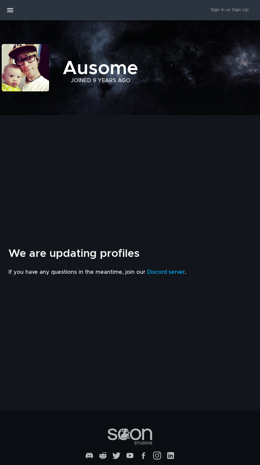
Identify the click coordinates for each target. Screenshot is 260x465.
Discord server (166, 272)
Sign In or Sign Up (229, 10)
